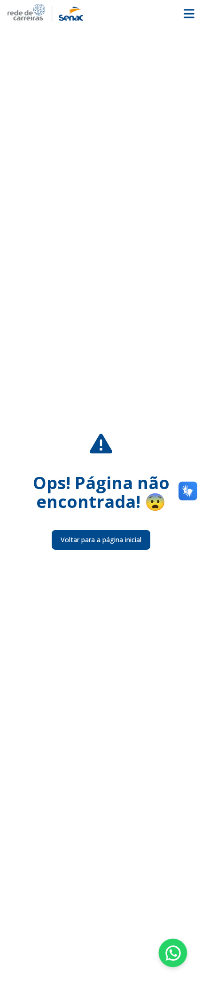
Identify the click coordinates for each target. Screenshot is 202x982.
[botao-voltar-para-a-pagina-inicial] (101, 12)
